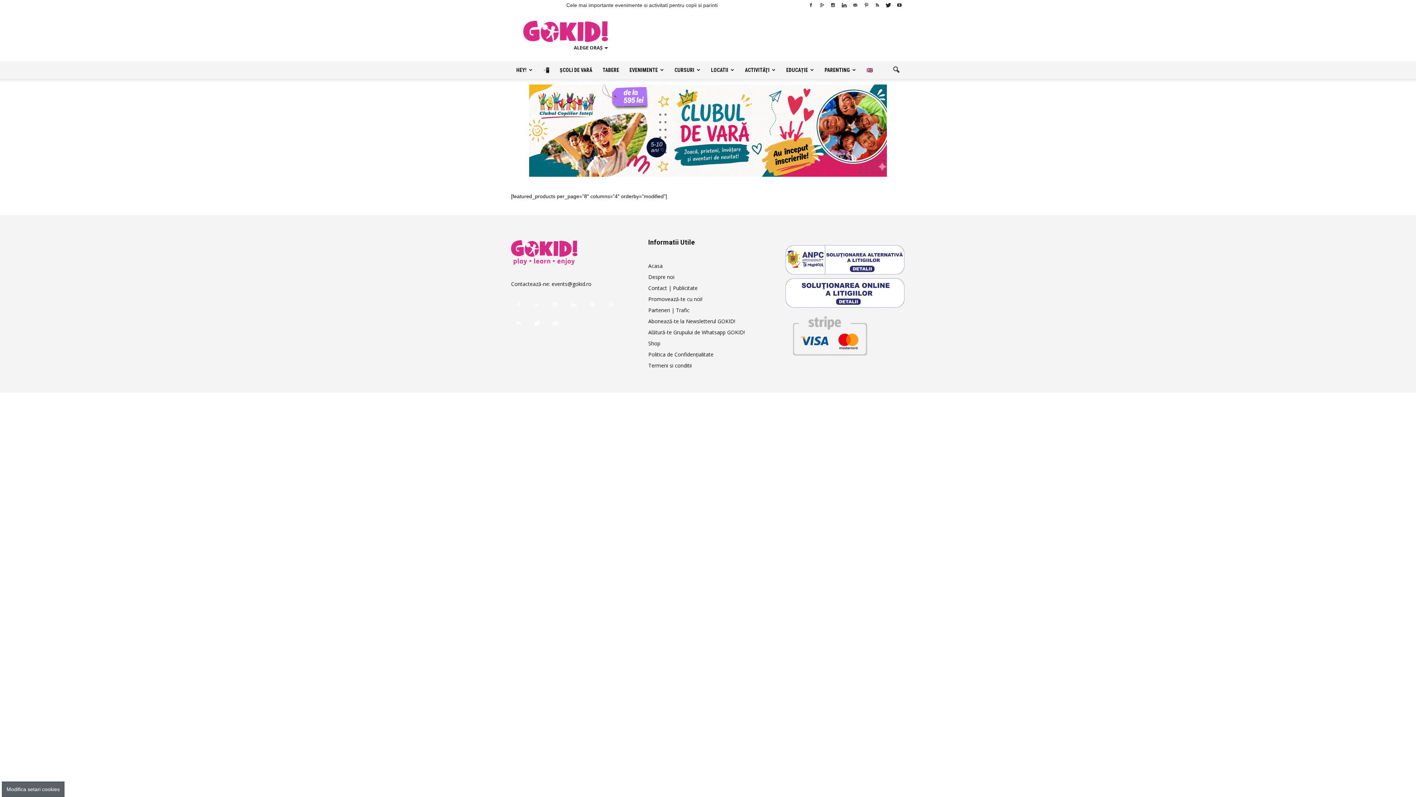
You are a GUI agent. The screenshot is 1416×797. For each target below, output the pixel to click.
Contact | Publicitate (673, 287)
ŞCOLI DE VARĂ (576, 70)
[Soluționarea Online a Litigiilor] (845, 293)
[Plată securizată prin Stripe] (829, 334)
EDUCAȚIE (797, 70)
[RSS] (877, 5)
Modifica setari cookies (33, 789)
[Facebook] (810, 5)
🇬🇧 (870, 70)
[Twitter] (888, 5)
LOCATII (719, 70)
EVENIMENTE (643, 70)
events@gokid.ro (571, 283)
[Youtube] (899, 5)
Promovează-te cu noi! (675, 299)
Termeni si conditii (670, 365)
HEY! (521, 70)
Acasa (655, 265)
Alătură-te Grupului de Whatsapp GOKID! (696, 332)
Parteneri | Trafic (669, 310)
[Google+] (821, 5)
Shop (654, 343)
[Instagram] (833, 5)
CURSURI (684, 70)
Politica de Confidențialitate (681, 354)
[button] (896, 70)
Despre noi (661, 276)
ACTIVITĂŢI (757, 70)
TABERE (611, 70)
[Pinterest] (866, 5)
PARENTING (837, 70)
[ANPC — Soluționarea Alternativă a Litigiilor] (845, 260)
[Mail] (855, 5)
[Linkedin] (844, 5)
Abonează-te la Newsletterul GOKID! (691, 321)
